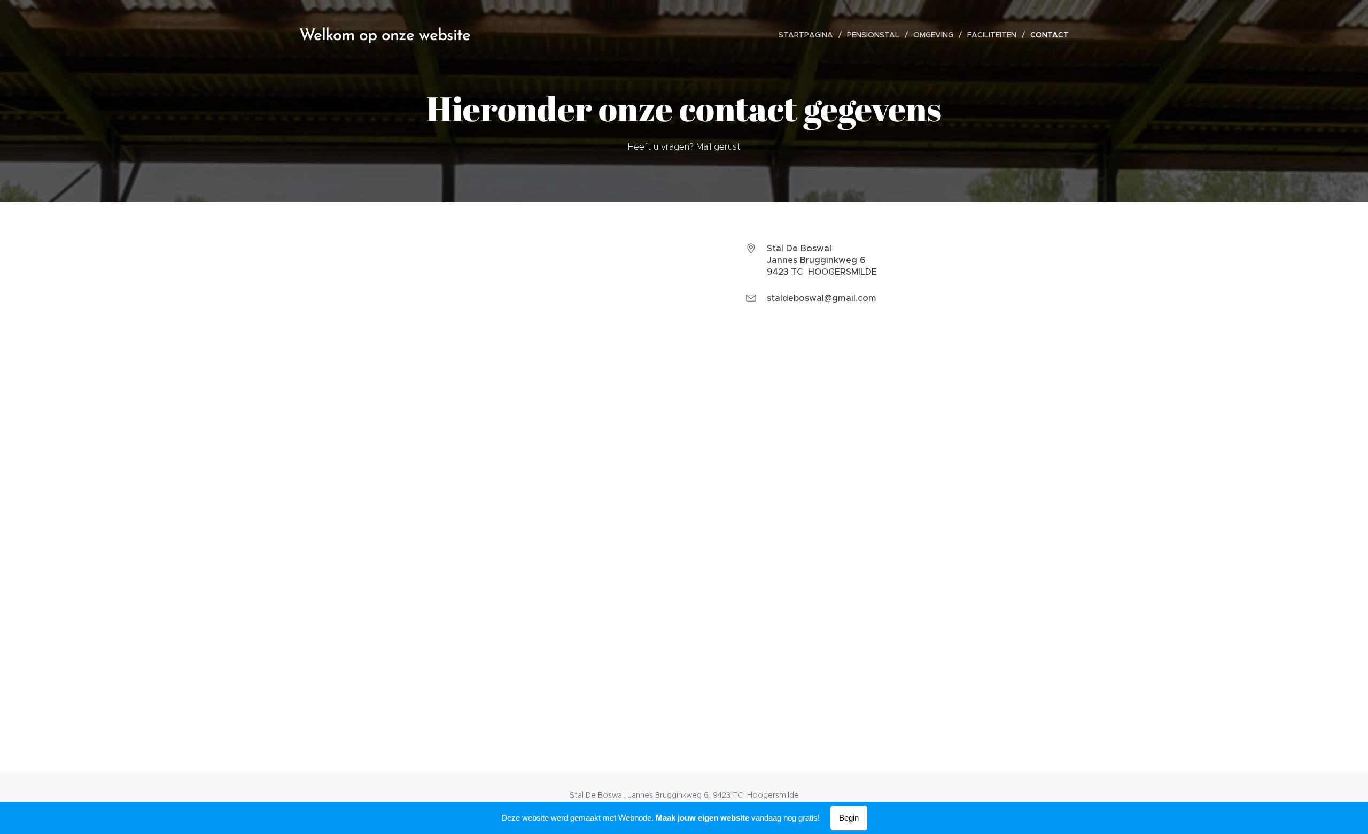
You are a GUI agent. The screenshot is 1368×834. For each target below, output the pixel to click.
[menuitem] (809, 34)
